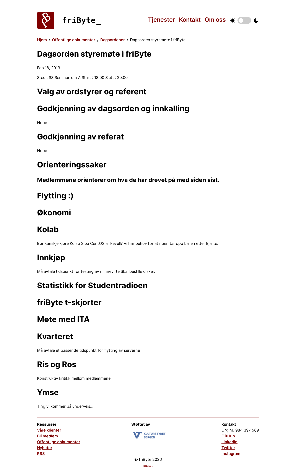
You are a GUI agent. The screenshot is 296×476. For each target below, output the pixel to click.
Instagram (230, 453)
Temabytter (244, 20)
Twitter (228, 447)
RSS (41, 453)
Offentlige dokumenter (73, 40)
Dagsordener (112, 40)
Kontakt (190, 19)
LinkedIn (229, 442)
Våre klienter (49, 430)
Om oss (215, 19)
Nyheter (44, 447)
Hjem (42, 40)
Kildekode (148, 466)
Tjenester (161, 19)
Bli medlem (47, 436)
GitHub (228, 436)
